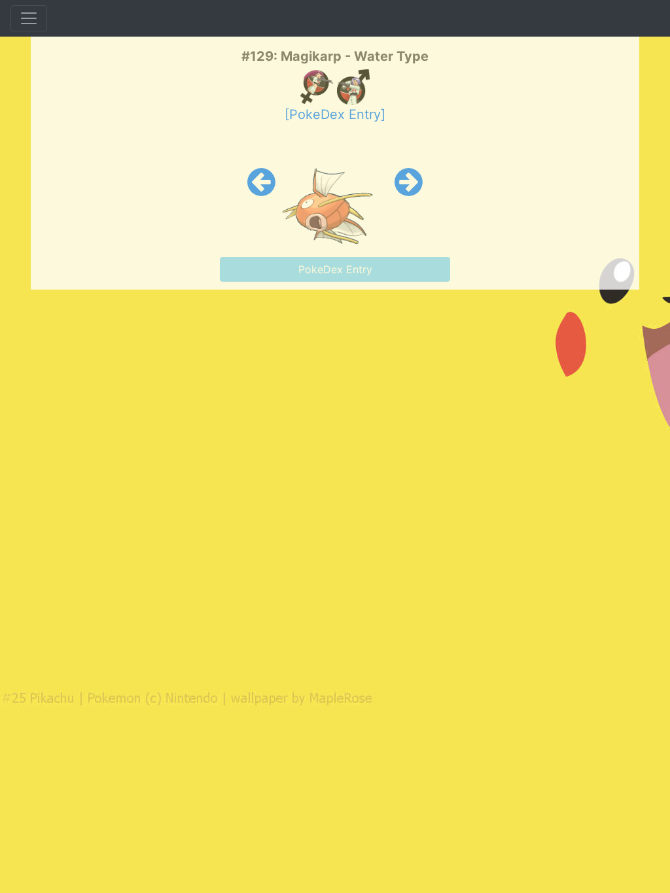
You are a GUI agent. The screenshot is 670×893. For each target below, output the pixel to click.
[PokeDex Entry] (335, 114)
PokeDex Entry (335, 269)
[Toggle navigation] (28, 18)
